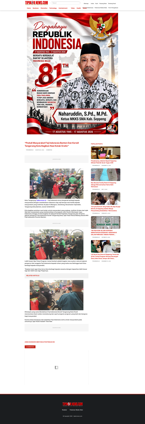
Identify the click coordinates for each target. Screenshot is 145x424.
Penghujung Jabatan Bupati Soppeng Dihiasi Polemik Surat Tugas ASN (103, 162)
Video (73, 8)
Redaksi (64, 410)
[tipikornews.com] (36, 5)
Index (92, 3)
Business (36, 8)
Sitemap (86, 3)
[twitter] (29, 336)
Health (79, 8)
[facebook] (26, 336)
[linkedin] (39, 336)
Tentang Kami (112, 3)
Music (85, 8)
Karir (96, 3)
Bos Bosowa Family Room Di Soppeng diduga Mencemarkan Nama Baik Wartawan (103, 185)
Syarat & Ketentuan (88, 7)
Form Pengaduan (113, 7)
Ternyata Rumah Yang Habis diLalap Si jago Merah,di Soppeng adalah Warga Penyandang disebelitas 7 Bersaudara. (105, 208)
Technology (53, 8)
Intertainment (63, 8)
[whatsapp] (32, 336)
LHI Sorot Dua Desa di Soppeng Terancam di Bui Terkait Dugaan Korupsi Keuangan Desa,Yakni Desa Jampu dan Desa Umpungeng (105, 256)
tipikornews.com (78, 416)
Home (29, 8)
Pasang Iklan (103, 3)
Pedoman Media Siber (101, 7)
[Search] (78, 3)
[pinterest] (36, 336)
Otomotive (44, 8)
